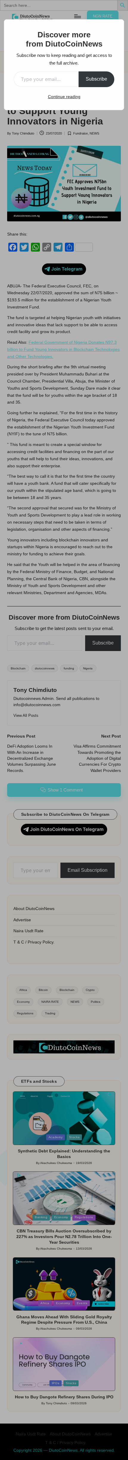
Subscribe (96, 78)
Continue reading (64, 96)
